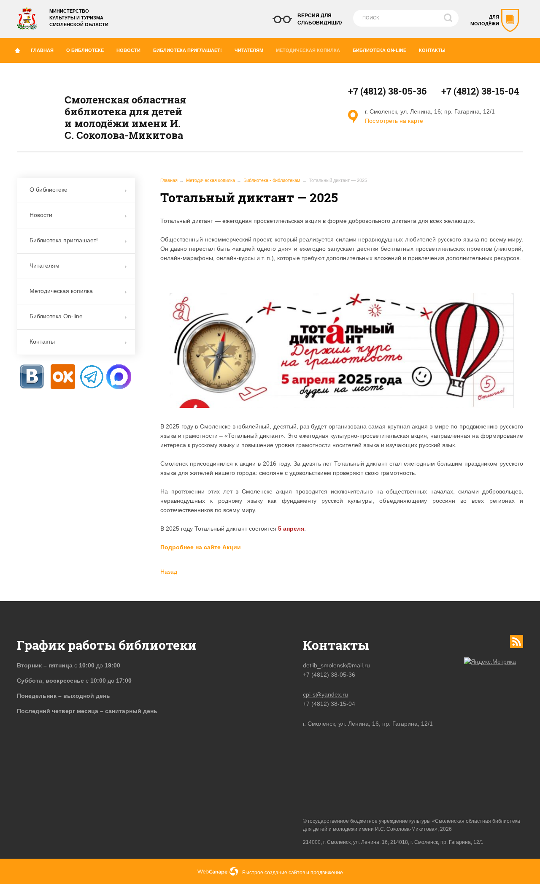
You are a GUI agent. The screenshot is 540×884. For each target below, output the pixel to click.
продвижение (326, 873)
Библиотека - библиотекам (271, 180)
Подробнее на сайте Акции (200, 547)
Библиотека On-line (379, 50)
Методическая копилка (308, 50)
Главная (42, 50)
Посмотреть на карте (394, 120)
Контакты (432, 50)
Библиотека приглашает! (187, 50)
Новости (128, 50)
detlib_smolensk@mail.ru (336, 665)
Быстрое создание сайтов (273, 873)
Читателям (249, 50)
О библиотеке (85, 50)
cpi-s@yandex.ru (325, 694)
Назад (168, 571)
